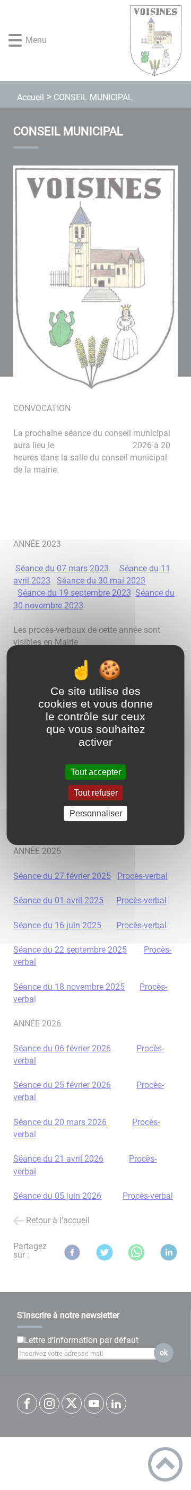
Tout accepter (96, 772)
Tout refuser (96, 792)
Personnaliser (96, 813)
